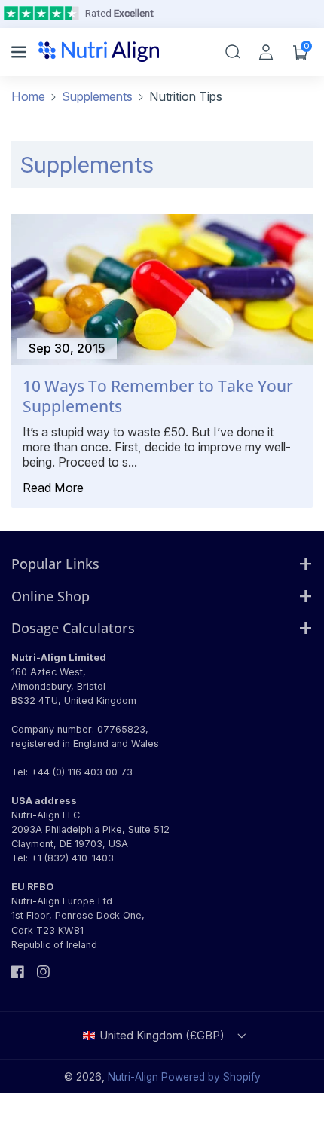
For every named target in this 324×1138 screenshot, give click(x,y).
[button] (20, 52)
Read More (53, 487)
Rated (119, 13)
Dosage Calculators (73, 627)
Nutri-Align (133, 1077)
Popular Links (55, 563)
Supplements (97, 96)
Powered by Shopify (211, 1077)
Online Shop (50, 595)
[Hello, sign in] (266, 52)
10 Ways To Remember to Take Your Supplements (158, 396)
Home (28, 96)
